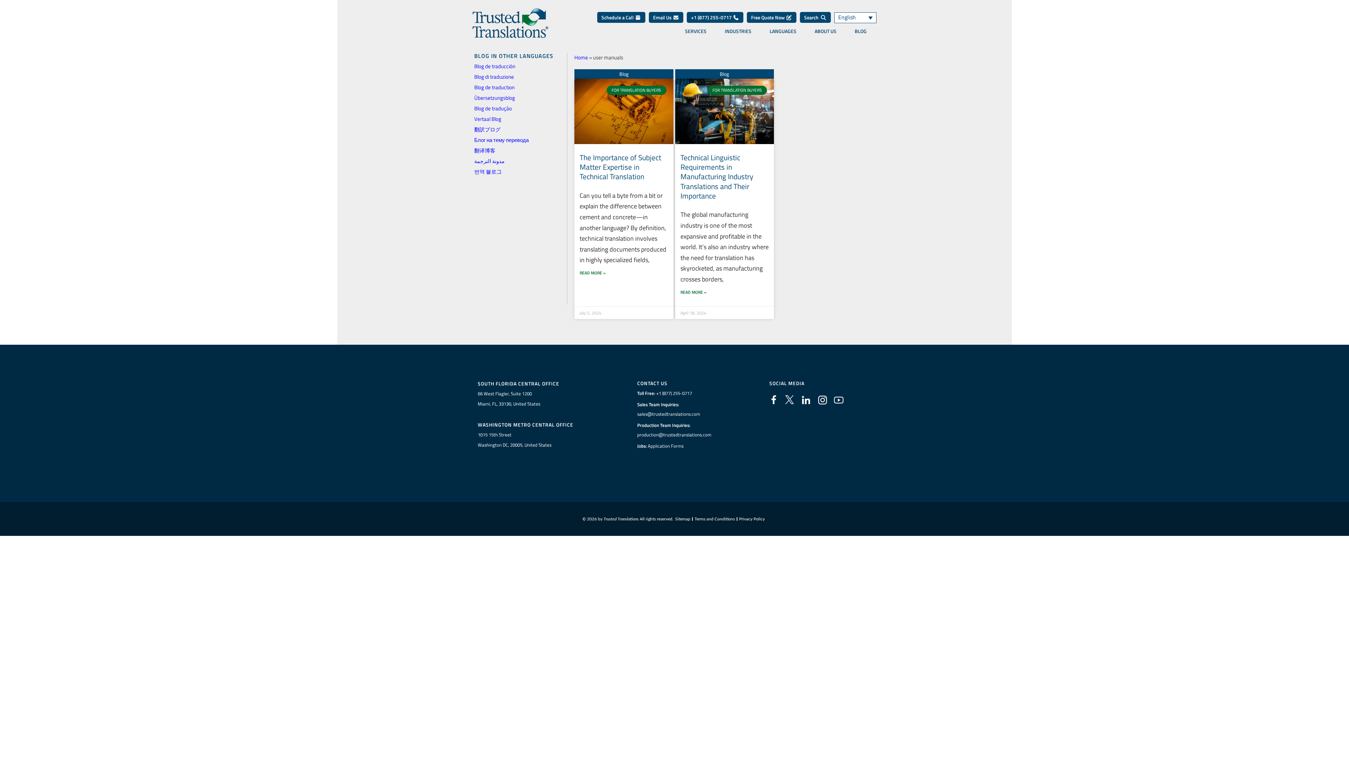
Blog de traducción (494, 66)
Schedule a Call (618, 17)
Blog (861, 31)
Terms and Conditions (715, 519)
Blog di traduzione (494, 77)
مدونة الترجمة (489, 161)
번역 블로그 (488, 172)
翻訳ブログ (487, 129)
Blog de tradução (493, 108)
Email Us (663, 17)
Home (581, 57)
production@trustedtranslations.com (674, 434)
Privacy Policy (752, 519)
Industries (738, 31)
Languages (783, 31)
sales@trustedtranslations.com (668, 413)
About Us (825, 31)
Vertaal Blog (487, 119)
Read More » (593, 273)
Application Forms (666, 445)
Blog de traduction (494, 87)
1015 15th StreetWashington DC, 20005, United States (515, 439)
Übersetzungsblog (494, 98)
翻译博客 (484, 151)
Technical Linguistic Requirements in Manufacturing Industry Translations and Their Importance (716, 176)
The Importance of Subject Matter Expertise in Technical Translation (620, 167)
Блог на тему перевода (501, 140)
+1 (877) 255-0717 (712, 17)
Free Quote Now (768, 17)
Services (695, 31)
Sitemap (682, 519)
